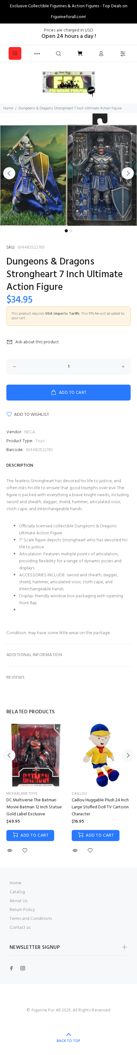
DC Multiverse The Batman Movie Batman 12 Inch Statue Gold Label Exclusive (34, 807)
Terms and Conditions (31, 918)
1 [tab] (66, 230)
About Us (18, 901)
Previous (9, 173)
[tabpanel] (68, 169)
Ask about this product (37, 342)
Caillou (79, 794)
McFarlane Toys (22, 794)
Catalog (17, 892)
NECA (29, 432)
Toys (40, 441)
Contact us (20, 927)
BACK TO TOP (68, 1041)
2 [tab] (70, 230)
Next (128, 173)
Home (8, 108)
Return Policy (22, 910)
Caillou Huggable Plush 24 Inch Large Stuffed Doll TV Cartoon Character (100, 807)
